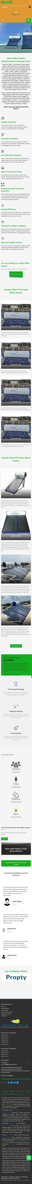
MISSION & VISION (5, 1008)
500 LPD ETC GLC (4, 1037)
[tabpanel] (16, 38)
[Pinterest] (14, 1082)
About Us (18, 1177)
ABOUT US (3, 1006)
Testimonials (12, 1177)
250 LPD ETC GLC (4, 1040)
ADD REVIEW (4, 1016)
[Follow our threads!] (11, 1082)
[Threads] (5, 2)
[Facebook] (2, 2)
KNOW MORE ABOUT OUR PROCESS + (11, 675)
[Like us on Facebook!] (9, 1082)
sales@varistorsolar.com (10, 1064)
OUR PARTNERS (4, 1010)
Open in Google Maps (7, 1075)
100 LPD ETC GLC (4, 1035)
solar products (7, 1104)
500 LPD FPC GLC (4, 1056)
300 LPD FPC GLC (4, 1054)
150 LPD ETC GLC (4, 1044)
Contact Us (16, 1178)
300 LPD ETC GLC (4, 1039)
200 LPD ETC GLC (4, 1042)
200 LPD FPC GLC (4, 1052)
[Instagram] (11, 2)
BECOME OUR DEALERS (6, 1014)
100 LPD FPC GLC (4, 1050)
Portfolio (10, 1178)
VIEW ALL (4, 838)
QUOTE (28, 20)
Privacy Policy (4, 1177)
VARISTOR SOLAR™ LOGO (6, 1012)
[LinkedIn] (8, 2)
